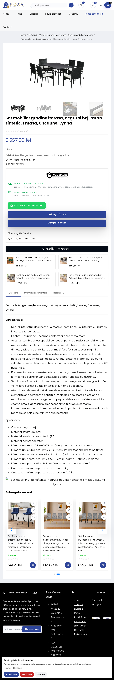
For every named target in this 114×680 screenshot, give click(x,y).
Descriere (13, 293)
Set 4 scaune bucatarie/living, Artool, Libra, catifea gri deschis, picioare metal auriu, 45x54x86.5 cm (56, 543)
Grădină (32, 35)
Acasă (23, 35)
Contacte (79, 630)
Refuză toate (27, 674)
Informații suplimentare (35, 293)
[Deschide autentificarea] (101, 5)
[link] (22, 534)
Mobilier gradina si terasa (52, 35)
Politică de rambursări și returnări (80, 621)
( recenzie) (22, 131)
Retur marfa (80, 634)
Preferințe (41, 674)
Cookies (17, 668)
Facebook (97, 600)
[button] (11, 529)
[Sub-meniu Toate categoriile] (105, 14)
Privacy (8, 668)
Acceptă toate (11, 674)
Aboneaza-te (32, 629)
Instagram (97, 604)
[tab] (13, 293)
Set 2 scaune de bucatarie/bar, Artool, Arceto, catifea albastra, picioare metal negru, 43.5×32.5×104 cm (20, 543)
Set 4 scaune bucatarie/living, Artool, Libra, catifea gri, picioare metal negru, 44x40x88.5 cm (92, 543)
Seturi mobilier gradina (80, 35)
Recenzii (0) (59, 293)
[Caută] (71, 5)
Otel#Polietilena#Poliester (20, 159)
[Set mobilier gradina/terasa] (57, 101)
